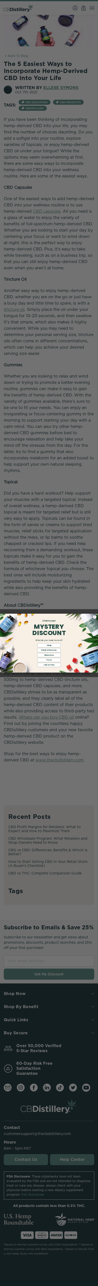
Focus (49, 660)
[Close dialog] (94, 617)
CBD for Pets (49, 665)
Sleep (49, 645)
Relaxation (49, 655)
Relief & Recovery (49, 650)
